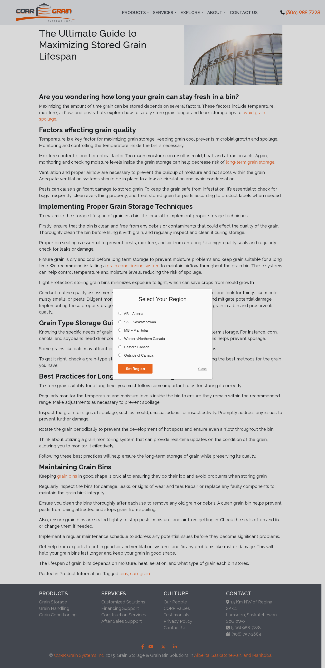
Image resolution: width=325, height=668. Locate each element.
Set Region (135, 369)
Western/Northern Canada (144, 339)
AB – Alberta (133, 314)
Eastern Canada (136, 347)
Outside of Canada (138, 355)
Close (202, 369)
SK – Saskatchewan (139, 322)
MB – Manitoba (135, 330)
